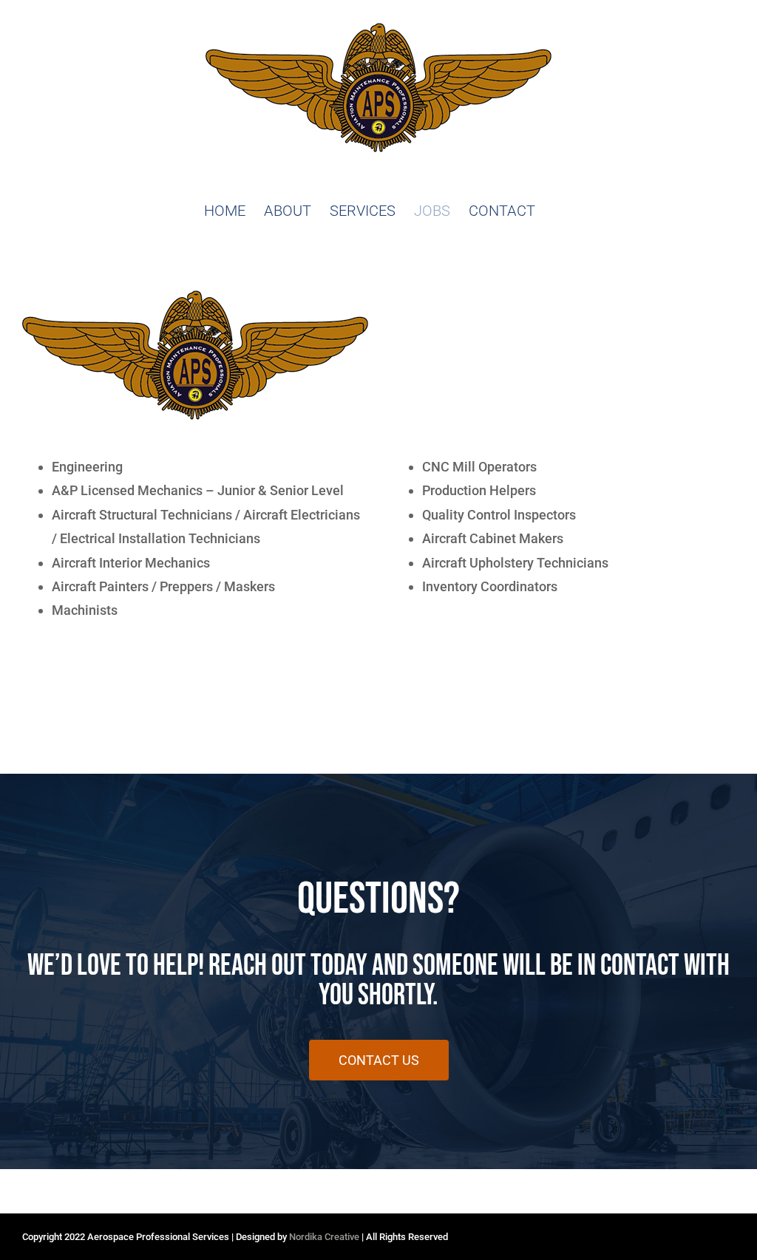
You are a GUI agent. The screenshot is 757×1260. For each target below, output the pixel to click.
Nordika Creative (324, 1236)
